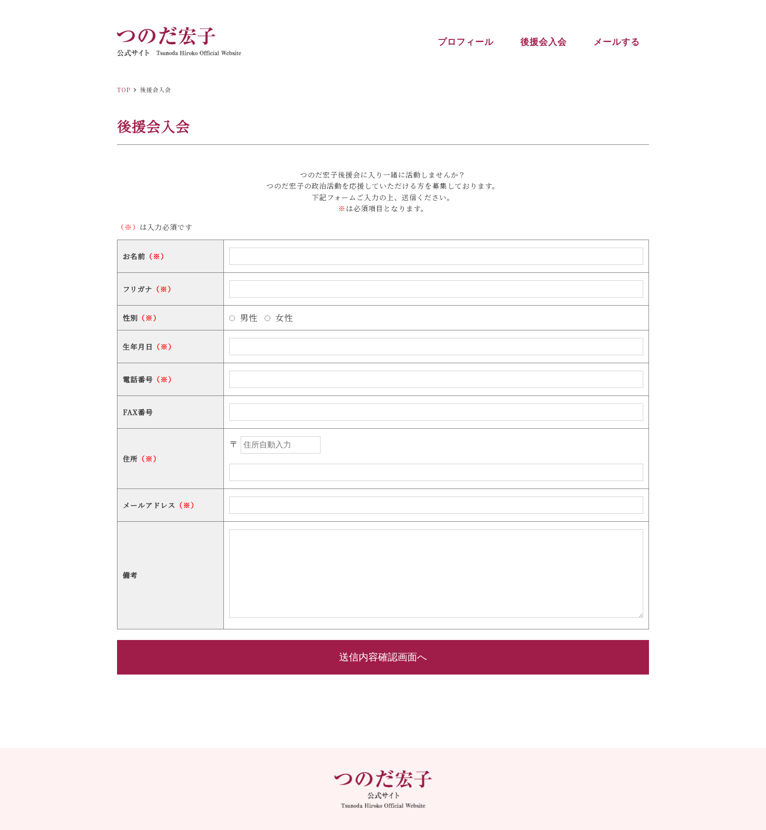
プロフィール (466, 42)
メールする (617, 42)
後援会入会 (543, 42)
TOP (123, 89)
